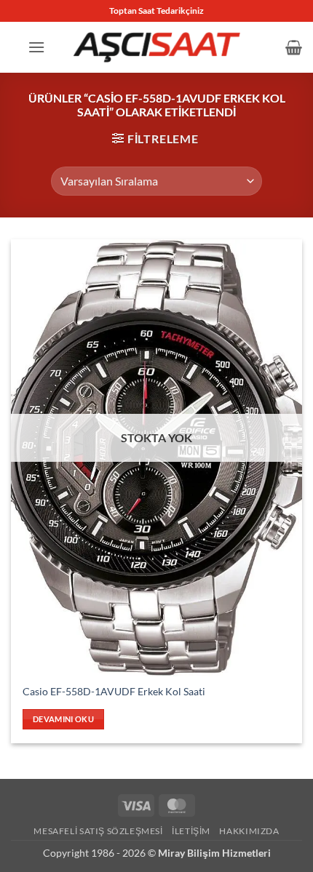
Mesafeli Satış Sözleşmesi (97, 830)
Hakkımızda (249, 830)
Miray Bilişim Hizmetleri (214, 853)
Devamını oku (63, 719)
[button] (36, 47)
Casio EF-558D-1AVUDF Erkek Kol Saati (114, 691)
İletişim (191, 830)
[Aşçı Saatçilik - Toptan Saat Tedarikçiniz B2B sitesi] (156, 47)
